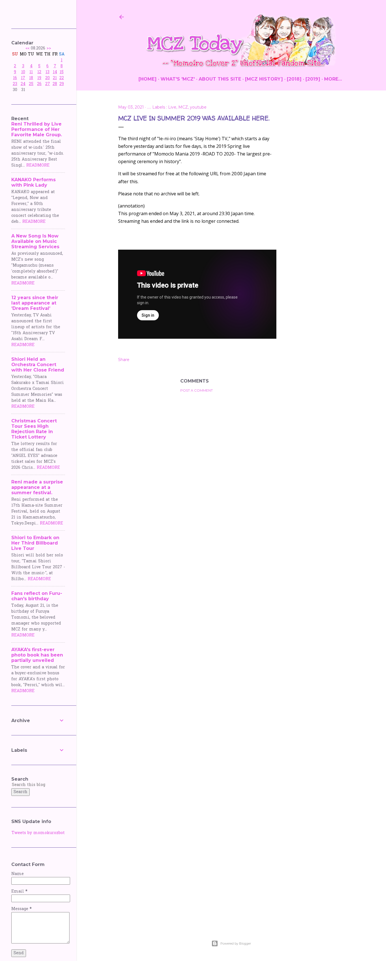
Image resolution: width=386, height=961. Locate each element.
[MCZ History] (264, 79)
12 (39, 72)
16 (15, 78)
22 (61, 78)
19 (39, 78)
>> (49, 48)
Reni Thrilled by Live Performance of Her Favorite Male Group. (36, 129)
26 (39, 84)
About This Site (220, 79)
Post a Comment (196, 390)
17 (23, 78)
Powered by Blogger (235, 943)
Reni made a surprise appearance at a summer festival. (37, 487)
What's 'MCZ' (178, 79)
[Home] (147, 79)
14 (55, 72)
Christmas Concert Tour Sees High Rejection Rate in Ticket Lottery (34, 429)
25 (31, 84)
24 (23, 84)
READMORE (37, 166)
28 (55, 84)
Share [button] (123, 359)
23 (15, 84)
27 (47, 84)
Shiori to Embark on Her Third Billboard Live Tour (35, 543)
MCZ (183, 107)
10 (23, 72)
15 (62, 72)
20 (47, 78)
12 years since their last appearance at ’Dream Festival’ (34, 303)
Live (172, 107)
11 (31, 72)
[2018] (294, 79)
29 (61, 84)
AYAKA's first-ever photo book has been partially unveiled (37, 655)
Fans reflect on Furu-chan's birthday (36, 596)
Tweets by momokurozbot (38, 833)
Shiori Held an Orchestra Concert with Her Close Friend (37, 365)
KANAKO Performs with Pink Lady (33, 182)
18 (31, 78)
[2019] (312, 79)
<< (27, 48)
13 (47, 72)
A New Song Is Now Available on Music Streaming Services (35, 241)
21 (55, 78)
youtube (198, 107)
